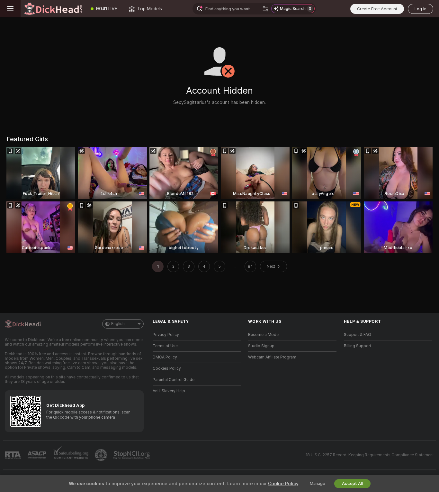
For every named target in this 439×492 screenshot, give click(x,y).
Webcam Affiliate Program (272, 357)
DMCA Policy (165, 357)
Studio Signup (261, 346)
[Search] (265, 8)
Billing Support (357, 346)
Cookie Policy (283, 483)
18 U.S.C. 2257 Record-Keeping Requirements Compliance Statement (370, 455)
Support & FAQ (357, 334)
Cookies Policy (167, 368)
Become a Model (264, 334)
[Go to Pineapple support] (101, 455)
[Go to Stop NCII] (132, 455)
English (118, 323)
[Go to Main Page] (53, 8)
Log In (420, 8)
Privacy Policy (166, 334)
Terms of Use (165, 346)
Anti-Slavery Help (169, 391)
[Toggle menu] (10, 8)
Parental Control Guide (173, 379)
